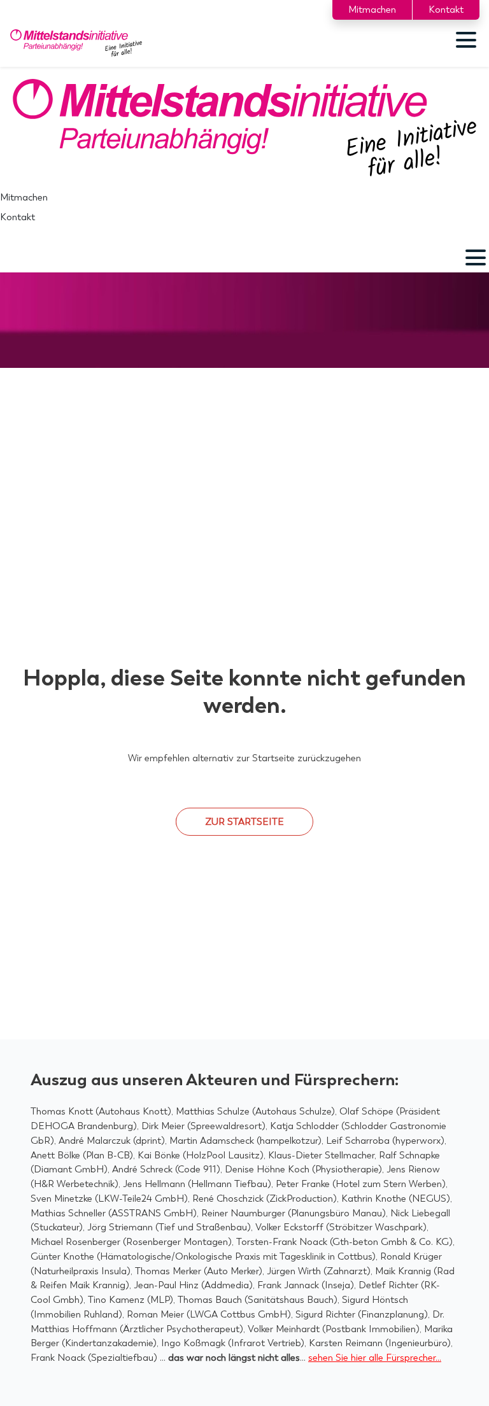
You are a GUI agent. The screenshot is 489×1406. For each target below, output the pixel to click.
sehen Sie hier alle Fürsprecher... (374, 1357)
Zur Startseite (244, 821)
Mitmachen (372, 9)
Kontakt (446, 9)
